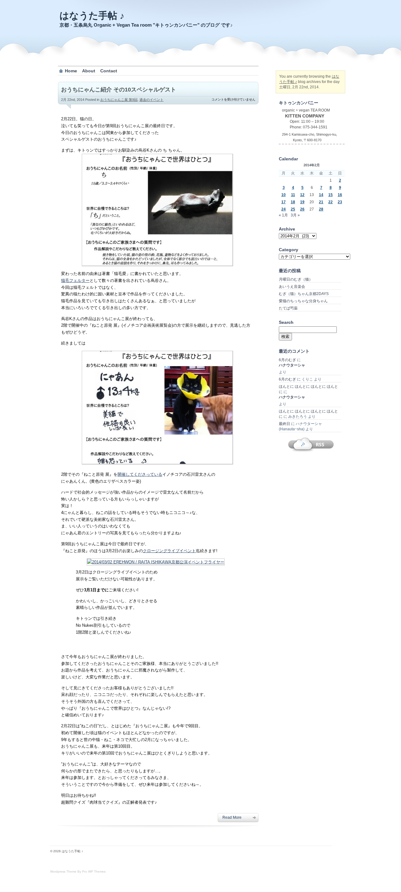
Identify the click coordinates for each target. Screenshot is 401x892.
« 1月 (283, 215)
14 (321, 195)
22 (330, 202)
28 (321, 209)
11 (293, 195)
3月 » (295, 215)
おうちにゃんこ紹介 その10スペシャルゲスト (118, 89)
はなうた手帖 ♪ (92, 15)
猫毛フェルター (75, 280)
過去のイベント (151, 99)
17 (283, 202)
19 (302, 202)
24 (283, 209)
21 (321, 202)
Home (71, 70)
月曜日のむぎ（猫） (296, 279)
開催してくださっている (139, 474)
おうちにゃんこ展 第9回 (119, 99)
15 (330, 195)
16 (340, 195)
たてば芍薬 (288, 308)
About (88, 70)
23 (340, 202)
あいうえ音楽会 (292, 286)
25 (293, 209)
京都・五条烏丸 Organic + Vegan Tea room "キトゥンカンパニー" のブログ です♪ (146, 25)
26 (302, 209)
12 (302, 195)
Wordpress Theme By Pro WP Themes (78, 871)
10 (283, 195)
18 (293, 202)
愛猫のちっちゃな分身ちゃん (303, 301)
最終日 (284, 424)
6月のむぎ (287, 360)
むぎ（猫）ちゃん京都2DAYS (304, 294)
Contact (108, 70)
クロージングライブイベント (169, 550)
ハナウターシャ (292, 365)
